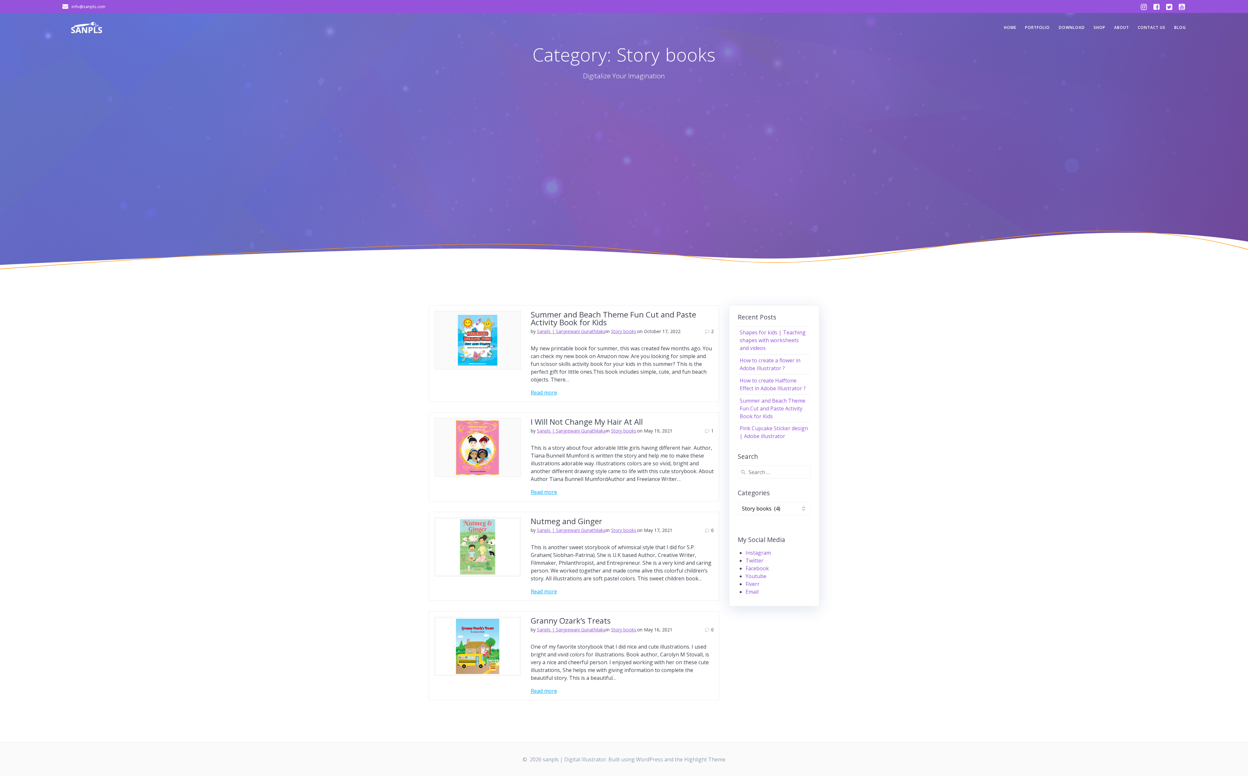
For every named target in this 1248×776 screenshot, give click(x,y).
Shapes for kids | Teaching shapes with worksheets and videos (773, 340)
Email (752, 591)
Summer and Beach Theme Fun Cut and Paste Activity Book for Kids (613, 318)
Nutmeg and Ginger (566, 521)
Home (1010, 27)
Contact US (1151, 27)
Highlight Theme (704, 759)
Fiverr (753, 584)
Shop (1099, 27)
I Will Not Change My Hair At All (587, 421)
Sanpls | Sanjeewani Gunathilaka (571, 331)
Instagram (758, 552)
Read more (544, 392)
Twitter (754, 560)
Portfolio (1037, 27)
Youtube (756, 576)
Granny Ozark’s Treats (571, 620)
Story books (623, 331)
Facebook (757, 568)
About (1121, 27)
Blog (1180, 27)
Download (1072, 27)
